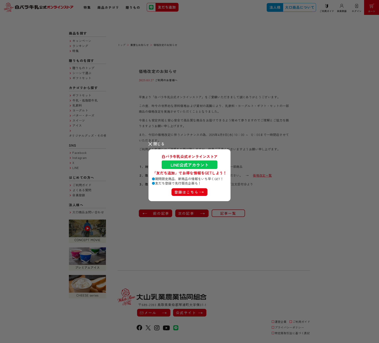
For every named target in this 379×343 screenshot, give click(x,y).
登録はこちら (186, 192)
